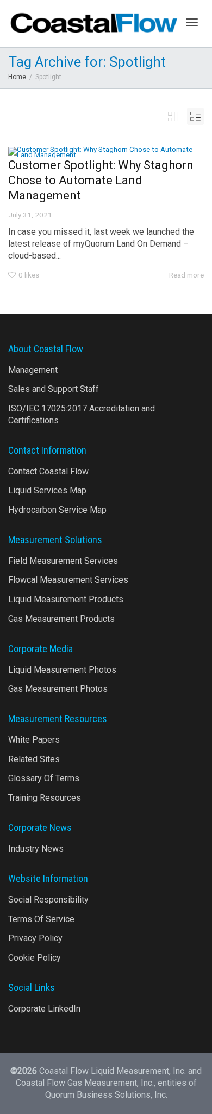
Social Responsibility (48, 899)
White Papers (34, 740)
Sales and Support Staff (53, 389)
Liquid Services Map (47, 490)
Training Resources (44, 798)
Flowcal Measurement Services (68, 580)
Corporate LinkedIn (44, 1008)
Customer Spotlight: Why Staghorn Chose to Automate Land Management (101, 180)
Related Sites (34, 759)
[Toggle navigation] (192, 22)
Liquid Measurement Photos (62, 670)
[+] (106, 152)
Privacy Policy (35, 938)
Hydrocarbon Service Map (57, 510)
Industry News (36, 848)
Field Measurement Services (63, 561)
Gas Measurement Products (61, 619)
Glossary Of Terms (43, 778)
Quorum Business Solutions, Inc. (106, 1095)
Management (33, 370)
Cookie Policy (34, 957)
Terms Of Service (41, 919)
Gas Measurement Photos (58, 689)
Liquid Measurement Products (65, 599)
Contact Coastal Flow (48, 471)
